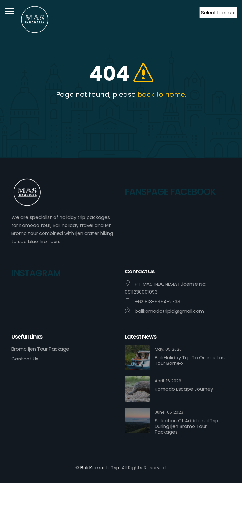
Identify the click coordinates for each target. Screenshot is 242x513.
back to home (161, 94)
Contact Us (24, 358)
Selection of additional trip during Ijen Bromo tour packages (186, 426)
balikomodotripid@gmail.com (169, 311)
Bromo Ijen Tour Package (40, 349)
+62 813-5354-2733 (157, 301)
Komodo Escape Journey (184, 389)
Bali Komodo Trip (99, 467)
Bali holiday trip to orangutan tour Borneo (190, 360)
